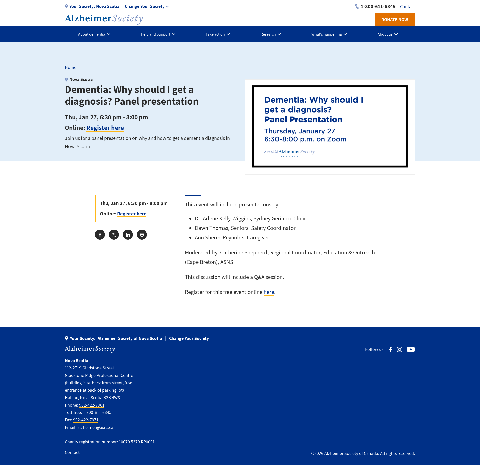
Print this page (142, 235)
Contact (407, 7)
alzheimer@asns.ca (96, 427)
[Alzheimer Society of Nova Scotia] (104, 19)
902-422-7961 (91, 405)
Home (70, 67)
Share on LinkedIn (128, 235)
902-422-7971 (85, 420)
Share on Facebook (100, 235)
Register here (105, 128)
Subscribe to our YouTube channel (411, 349)
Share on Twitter (114, 235)
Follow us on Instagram (399, 349)
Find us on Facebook (390, 349)
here (269, 292)
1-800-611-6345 (97, 412)
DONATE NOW (395, 19)
